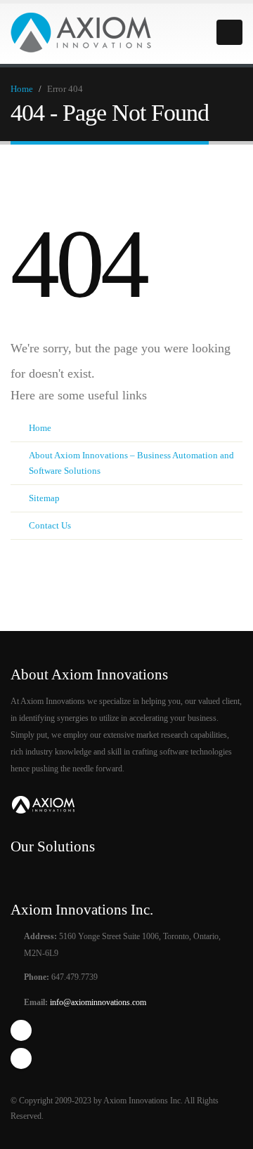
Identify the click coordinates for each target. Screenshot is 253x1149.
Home (22, 89)
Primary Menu (229, 32)
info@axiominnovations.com (97, 1002)
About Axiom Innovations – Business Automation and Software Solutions (131, 463)
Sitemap (44, 498)
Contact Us (50, 525)
